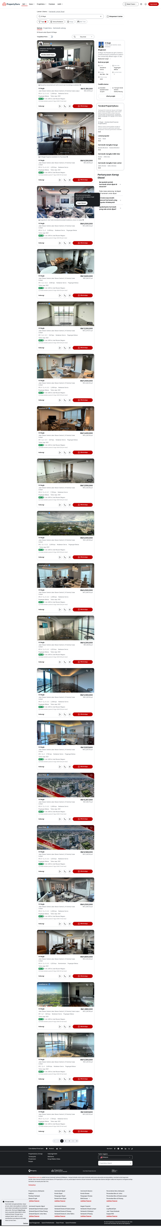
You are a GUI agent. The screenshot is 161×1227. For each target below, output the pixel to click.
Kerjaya (31, 1161)
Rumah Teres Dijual (60, 1198)
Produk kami (32, 1159)
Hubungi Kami (52, 1154)
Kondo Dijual (58, 1193)
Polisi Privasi (21, 1210)
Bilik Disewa (84, 1198)
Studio (100, 156)
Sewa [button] (31, 4)
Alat (107, 1206)
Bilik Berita (51, 1156)
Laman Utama (42, 11)
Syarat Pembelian (71, 1222)
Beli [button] (24, 4)
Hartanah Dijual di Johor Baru (38, 1214)
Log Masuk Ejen (111, 1208)
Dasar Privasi (60, 1222)
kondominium (110, 114)
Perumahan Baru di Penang (114, 1198)
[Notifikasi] (145, 4)
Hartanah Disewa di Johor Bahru (64, 1214)
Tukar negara (103, 1154)
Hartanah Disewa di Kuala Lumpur (65, 1208)
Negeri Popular (85, 1206)
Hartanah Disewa (86, 1191)
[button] (39, 28)
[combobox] (70, 16)
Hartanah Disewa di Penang (63, 1211)
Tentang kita (32, 1156)
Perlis (99, 138)
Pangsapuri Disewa (86, 1196)
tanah (112, 116)
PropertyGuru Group (35, 1154)
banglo (105, 116)
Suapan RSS (110, 1214)
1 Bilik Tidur (107, 156)
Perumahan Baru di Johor (114, 1193)
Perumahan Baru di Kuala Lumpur (116, 1196)
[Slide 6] (68, 80)
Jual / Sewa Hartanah (112, 1211)
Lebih (59, 4)
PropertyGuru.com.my (35, 1177)
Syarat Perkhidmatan (48, 1222)
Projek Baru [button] (41, 4)
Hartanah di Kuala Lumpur (88, 1208)
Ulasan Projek (33, 1198)
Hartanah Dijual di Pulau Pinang (38, 1211)
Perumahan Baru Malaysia (115, 1191)
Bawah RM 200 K (103, 147)
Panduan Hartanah (34, 1196)
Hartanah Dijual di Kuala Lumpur (38, 1208)
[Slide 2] (62, 80)
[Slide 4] (65, 80)
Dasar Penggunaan (34, 1222)
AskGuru (31, 1193)
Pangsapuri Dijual (60, 1196)
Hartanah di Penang (86, 1214)
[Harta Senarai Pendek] (91, 43)
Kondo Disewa (84, 1193)
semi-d (100, 116)
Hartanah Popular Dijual (37, 1206)
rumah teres (101, 114)
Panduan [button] (52, 4)
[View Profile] (45, 43)
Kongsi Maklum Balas (54, 1159)
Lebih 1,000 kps (112, 165)
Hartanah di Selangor (87, 1211)
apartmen (118, 114)
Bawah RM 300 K (114, 147)
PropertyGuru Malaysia (36, 1191)
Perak (104, 138)
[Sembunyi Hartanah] (87, 43)
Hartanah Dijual (60, 1191)
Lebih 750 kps (102, 165)
